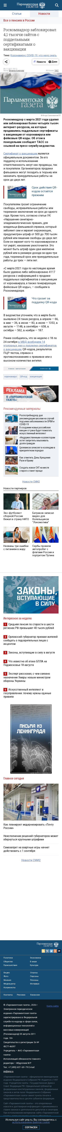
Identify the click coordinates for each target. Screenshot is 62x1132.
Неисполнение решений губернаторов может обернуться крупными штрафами (30, 837)
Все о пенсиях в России (19, 20)
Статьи (16, 14)
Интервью (34, 983)
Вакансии (35, 995)
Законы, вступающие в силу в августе (31, 652)
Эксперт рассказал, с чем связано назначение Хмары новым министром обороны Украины (26, 677)
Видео (7, 972)
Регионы (34, 980)
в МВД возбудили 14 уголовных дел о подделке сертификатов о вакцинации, (30, 345)
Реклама (21, 995)
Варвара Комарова (16, 70)
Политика (8, 958)
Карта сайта (53, 1006)
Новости (44, 14)
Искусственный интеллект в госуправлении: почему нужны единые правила (27, 693)
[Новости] (39, 62)
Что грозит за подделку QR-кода (44, 300)
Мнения (7, 980)
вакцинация (36, 376)
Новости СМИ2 (31, 481)
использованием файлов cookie (31, 1122)
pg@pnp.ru (8, 1071)
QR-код (23, 376)
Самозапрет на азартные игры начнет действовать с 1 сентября (26, 849)
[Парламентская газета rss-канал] (43, 951)
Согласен (31, 1127)
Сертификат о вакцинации (20, 153)
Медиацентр (9, 983)
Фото (6, 976)
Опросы (34, 972)
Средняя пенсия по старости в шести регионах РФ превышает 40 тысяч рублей (28, 626)
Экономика (35, 958)
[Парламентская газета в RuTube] (59, 951)
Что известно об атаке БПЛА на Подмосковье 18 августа (25, 663)
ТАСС (57, 70)
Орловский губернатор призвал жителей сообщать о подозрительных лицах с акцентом (30, 640)
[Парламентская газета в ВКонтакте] (47, 951)
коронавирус (10, 376)
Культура (34, 965)
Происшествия (10, 965)
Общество (8, 961)
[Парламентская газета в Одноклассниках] (55, 951)
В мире (33, 961)
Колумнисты (10, 987)
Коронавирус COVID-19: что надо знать (34, 55)
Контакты (8, 995)
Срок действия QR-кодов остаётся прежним (44, 191)
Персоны (34, 976)
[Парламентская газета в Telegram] (51, 951)
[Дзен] (53, 62)
